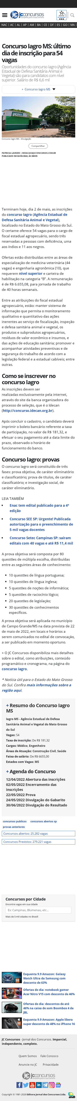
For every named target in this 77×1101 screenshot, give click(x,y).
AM (32, 24)
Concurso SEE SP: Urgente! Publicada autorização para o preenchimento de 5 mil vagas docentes (41, 524)
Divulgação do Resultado (36, 805)
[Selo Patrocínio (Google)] (61, 15)
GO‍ (65, 24)
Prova (20, 794)
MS (37, 762)
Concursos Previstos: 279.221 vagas (27, 842)
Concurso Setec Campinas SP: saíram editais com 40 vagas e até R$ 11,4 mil (41, 540)
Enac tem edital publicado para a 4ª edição (39, 508)
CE (45, 24)
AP (25, 24)
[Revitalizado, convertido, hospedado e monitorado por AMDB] (71, 1095)
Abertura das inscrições (35, 779)
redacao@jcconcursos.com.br (39, 153)
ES (58, 24)
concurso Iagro (19, 214)
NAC (4, 24)
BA (39, 24)
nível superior (30, 273)
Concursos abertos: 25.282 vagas (25, 834)
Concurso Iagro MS (36, 89)
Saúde (61, 751)
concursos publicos (15, 821)
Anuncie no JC (28, 1065)
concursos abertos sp (43, 821)
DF (52, 24)
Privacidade (51, 1065)
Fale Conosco (49, 1056)
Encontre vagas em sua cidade (22, 904)
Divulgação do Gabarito (35, 799)
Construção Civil (44, 751)
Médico (22, 746)
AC (12, 24)
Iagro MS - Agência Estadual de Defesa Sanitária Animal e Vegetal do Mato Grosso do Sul (36, 724)
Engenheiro (37, 746)
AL (18, 24)
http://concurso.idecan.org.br (27, 410)
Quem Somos (28, 1056)
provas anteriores (14, 827)
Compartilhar (38, 145)
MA (72, 24)
